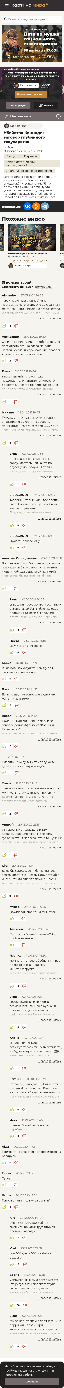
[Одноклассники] (36, 206)
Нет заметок (20, 116)
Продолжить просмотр (30, 94)
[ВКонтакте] (27, 206)
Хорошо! (32, 1381)
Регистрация (18, 105)
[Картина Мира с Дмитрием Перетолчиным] (30, 6)
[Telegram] (45, 206)
